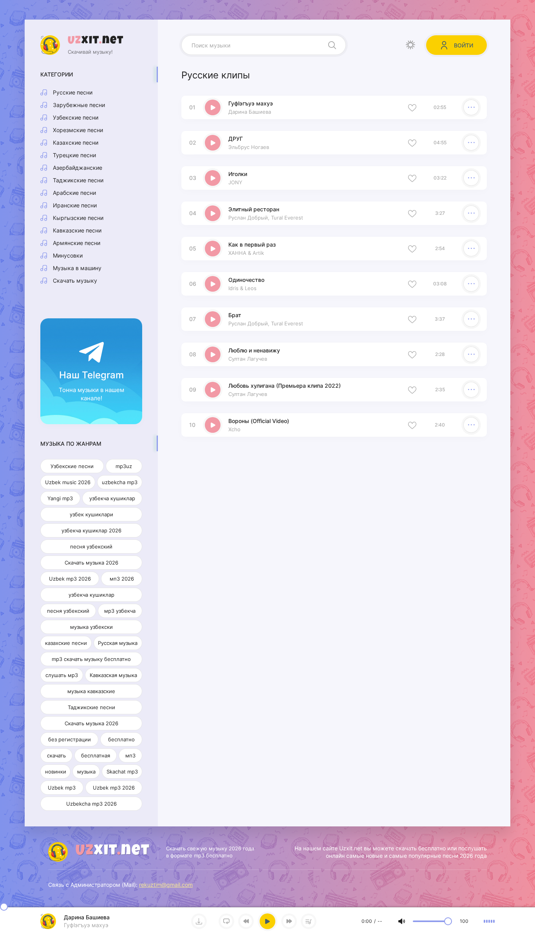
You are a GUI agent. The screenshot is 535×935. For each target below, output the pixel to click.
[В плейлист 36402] (471, 143)
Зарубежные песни (79, 105)
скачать (56, 755)
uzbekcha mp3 (119, 482)
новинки (55, 771)
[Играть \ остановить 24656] (213, 178)
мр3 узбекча (120, 611)
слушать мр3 (61, 675)
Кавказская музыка (113, 675)
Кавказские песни (77, 230)
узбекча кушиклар (112, 498)
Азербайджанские (77, 167)
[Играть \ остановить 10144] (213, 319)
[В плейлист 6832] (471, 425)
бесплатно (121, 739)
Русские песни (72, 92)
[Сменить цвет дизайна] (410, 45)
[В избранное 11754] (412, 284)
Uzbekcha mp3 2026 (91, 804)
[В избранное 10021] (412, 354)
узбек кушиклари (91, 514)
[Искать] (332, 45)
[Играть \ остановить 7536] (213, 390)
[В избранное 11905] (412, 248)
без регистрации (69, 739)
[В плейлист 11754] (471, 284)
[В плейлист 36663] (471, 107)
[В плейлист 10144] (471, 319)
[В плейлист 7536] (471, 390)
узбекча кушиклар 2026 (91, 530)
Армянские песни (76, 243)
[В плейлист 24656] (471, 178)
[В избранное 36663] (412, 107)
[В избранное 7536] (412, 390)
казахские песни (66, 643)
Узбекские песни (75, 117)
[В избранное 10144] (412, 319)
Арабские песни (74, 192)
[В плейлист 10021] (471, 354)
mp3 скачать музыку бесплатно (91, 659)
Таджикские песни (78, 180)
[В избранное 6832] (412, 425)
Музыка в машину (77, 268)
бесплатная (95, 755)
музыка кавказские (91, 691)
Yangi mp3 (60, 498)
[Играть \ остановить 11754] (213, 284)
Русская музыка (117, 643)
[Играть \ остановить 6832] (213, 425)
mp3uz (124, 466)
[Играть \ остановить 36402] (213, 143)
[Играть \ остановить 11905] (213, 248)
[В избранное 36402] (412, 143)
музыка (86, 771)
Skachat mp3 (122, 771)
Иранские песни (75, 205)
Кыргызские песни (78, 217)
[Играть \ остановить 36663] (213, 107)
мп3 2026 (122, 579)
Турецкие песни (74, 155)
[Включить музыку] (267, 921)
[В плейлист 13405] (471, 213)
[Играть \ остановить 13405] (213, 213)
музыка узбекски (91, 627)
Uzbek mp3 (62, 787)
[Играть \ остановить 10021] (213, 354)
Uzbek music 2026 (67, 482)
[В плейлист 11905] (471, 248)
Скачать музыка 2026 (91, 562)
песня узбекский (91, 546)
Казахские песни (75, 142)
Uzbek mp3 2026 (70, 579)
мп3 (130, 755)
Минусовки (68, 255)
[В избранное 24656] (412, 178)
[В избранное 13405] (412, 213)
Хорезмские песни (78, 130)
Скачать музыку (75, 280)
